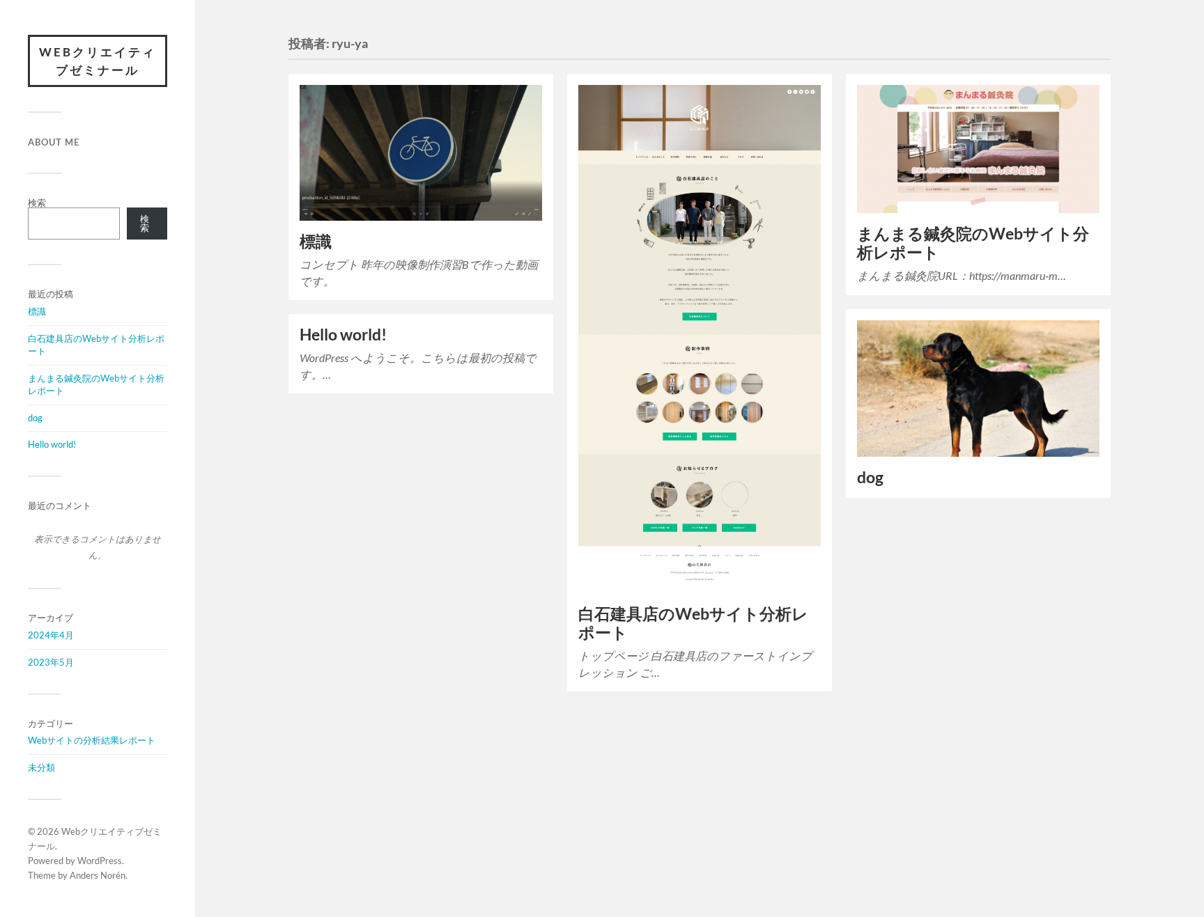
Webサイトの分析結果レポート (91, 740)
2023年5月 (51, 662)
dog (35, 417)
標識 (37, 311)
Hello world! (52, 444)
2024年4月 (51, 635)
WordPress (99, 860)
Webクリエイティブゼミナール (97, 61)
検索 (37, 202)
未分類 (41, 767)
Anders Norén (97, 875)
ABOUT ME (53, 142)
